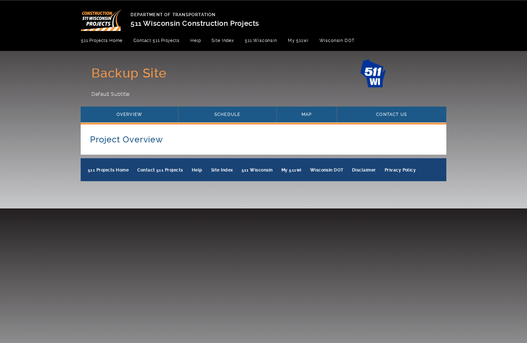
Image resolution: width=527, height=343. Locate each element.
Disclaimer (364, 170)
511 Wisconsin (261, 40)
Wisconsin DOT (337, 40)
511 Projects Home (102, 40)
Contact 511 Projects (156, 40)
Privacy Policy (400, 170)
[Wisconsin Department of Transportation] (105, 16)
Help (195, 40)
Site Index (223, 40)
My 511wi (298, 40)
